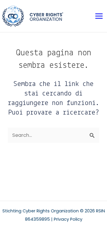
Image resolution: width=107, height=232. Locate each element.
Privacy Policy (68, 219)
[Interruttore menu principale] (99, 16)
